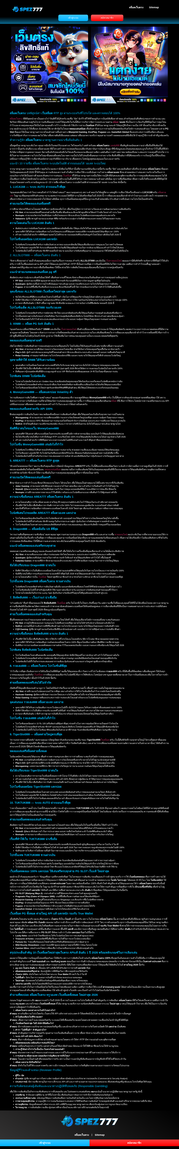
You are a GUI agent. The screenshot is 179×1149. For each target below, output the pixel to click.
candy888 (115, 145)
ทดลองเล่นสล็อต (53, 469)
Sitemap (154, 7)
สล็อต (115, 122)
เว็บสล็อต (67, 175)
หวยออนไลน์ (121, 534)
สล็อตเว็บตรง (136, 7)
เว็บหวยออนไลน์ (114, 261)
